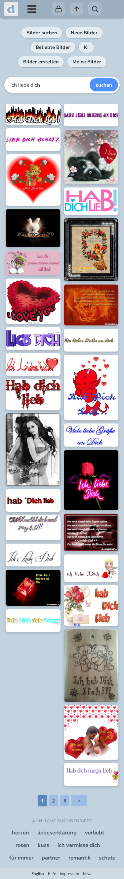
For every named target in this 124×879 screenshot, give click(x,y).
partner (51, 858)
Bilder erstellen (41, 61)
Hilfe (52, 873)
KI (86, 47)
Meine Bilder (86, 61)
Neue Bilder (84, 32)
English (38, 873)
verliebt (94, 832)
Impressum (69, 873)
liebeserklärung (57, 832)
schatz (107, 858)
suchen (104, 85)
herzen (20, 832)
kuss (43, 845)
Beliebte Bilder (53, 47)
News (87, 873)
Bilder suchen (41, 32)
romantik (79, 858)
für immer (21, 858)
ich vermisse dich (79, 845)
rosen (22, 845)
